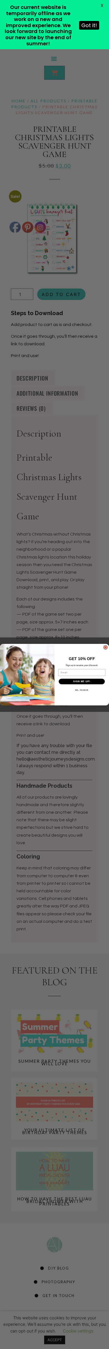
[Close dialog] (105, 647)
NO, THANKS (82, 690)
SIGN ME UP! (81, 681)
